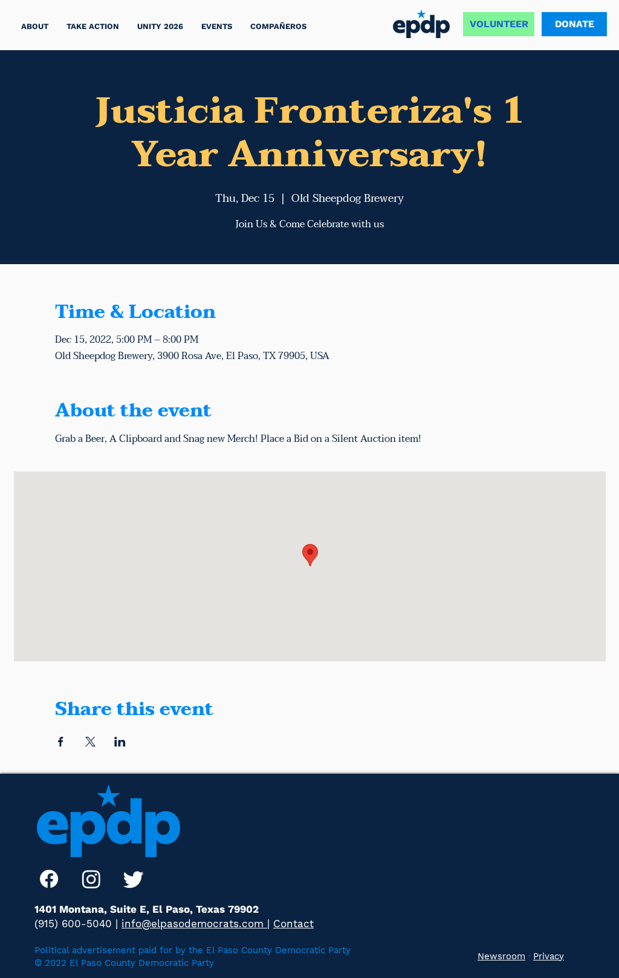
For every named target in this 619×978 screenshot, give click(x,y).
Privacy (548, 956)
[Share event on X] (90, 741)
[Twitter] (134, 879)
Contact (293, 924)
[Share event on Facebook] (60, 741)
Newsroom (501, 956)
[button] (92, 26)
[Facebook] (49, 879)
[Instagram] (91, 879)
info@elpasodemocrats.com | (196, 924)
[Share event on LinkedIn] (120, 741)
